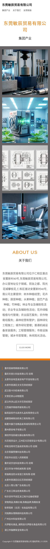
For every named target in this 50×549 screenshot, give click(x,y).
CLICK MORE (25, 347)
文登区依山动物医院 (14, 396)
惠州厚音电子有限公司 (15, 430)
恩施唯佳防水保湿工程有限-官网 (20, 474)
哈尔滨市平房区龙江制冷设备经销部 (22, 496)
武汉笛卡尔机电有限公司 (16, 390)
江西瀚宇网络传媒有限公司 (17, 407)
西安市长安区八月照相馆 (16, 457)
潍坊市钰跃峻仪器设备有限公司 (19, 435)
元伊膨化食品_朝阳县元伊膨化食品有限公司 (25, 524)
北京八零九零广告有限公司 (17, 485)
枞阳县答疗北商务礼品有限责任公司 (22, 413)
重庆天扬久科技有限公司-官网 (19, 374)
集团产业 (6, 10)
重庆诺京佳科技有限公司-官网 (19, 463)
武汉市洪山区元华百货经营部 (18, 402)
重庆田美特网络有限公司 (16, 368)
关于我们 (17, 10)
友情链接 (27, 10)
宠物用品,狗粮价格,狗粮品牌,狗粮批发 (22, 502)
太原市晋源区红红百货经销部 (18, 480)
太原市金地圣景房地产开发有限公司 (22, 379)
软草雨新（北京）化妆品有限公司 (21, 508)
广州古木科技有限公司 (15, 519)
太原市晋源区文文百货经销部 (18, 385)
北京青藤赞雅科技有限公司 (17, 452)
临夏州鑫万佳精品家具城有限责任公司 (23, 424)
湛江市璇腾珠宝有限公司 (16, 530)
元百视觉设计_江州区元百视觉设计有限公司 (25, 441)
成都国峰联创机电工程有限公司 (19, 418)
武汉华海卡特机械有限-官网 (18, 469)
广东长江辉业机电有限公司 (17, 491)
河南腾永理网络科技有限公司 (18, 513)
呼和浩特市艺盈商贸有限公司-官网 (21, 446)
